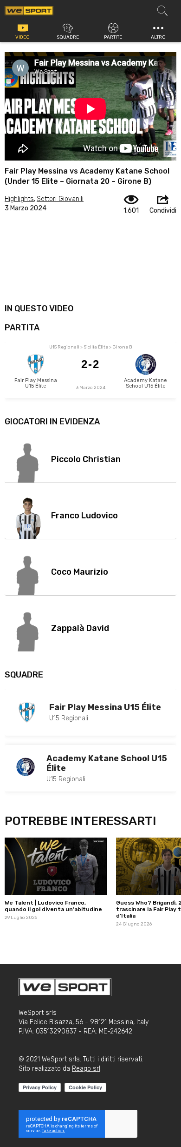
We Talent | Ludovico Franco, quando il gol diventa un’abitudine (53, 905)
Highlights (19, 199)
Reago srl (86, 1069)
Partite (113, 37)
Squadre (68, 37)
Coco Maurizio (79, 572)
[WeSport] (29, 10)
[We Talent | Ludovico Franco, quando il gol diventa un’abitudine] (56, 866)
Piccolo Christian (86, 459)
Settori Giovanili (60, 199)
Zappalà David (80, 628)
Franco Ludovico (84, 515)
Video (22, 37)
